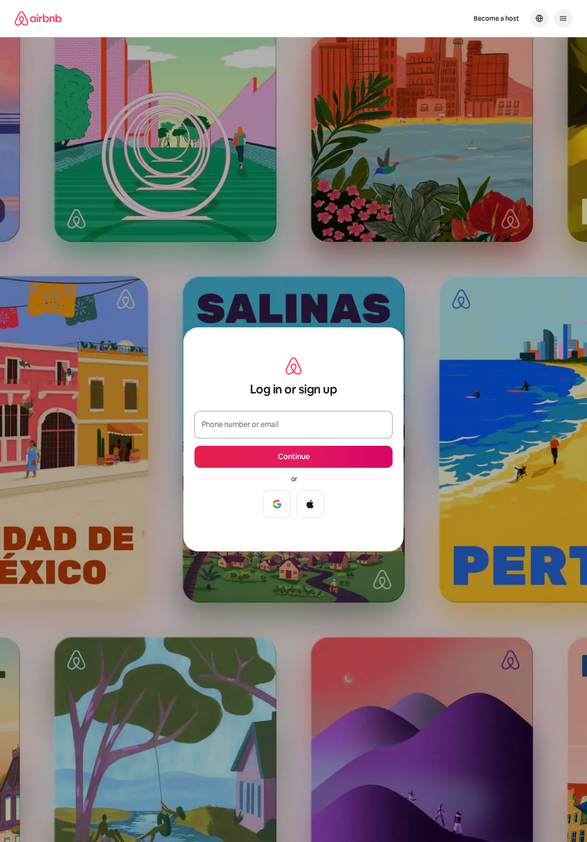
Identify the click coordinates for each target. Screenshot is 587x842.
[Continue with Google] (277, 504)
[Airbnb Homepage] (38, 18)
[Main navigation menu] (563, 18)
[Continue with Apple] (310, 504)
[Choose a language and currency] (539, 18)
